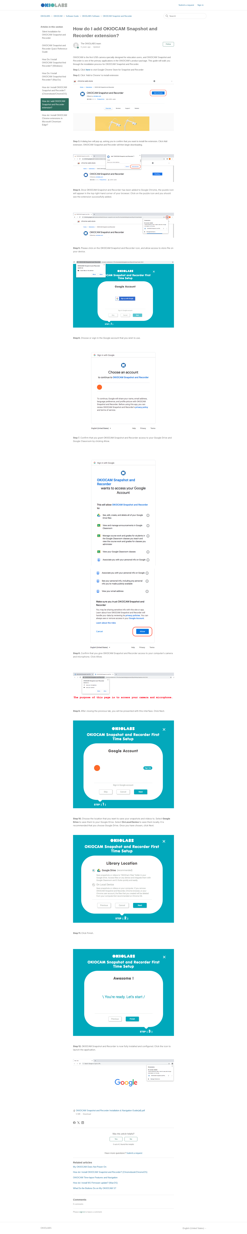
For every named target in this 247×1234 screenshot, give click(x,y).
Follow (168, 44)
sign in (82, 1212)
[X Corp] (78, 1122)
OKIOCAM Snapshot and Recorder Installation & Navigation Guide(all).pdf (110, 1110)
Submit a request (186, 5)
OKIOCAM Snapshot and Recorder (117, 16)
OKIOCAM (58, 16)
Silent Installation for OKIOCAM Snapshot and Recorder (54, 34)
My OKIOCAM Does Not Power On (89, 1167)
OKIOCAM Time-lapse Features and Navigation (95, 1177)
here (88, 69)
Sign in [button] (200, 5)
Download (87, 1114)
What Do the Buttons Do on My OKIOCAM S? (94, 1188)
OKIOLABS (45, 16)
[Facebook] (74, 1122)
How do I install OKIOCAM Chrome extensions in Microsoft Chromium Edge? (54, 120)
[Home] (54, 5)
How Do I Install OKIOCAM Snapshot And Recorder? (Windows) (54, 62)
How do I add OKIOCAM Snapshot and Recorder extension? (53, 104)
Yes (116, 1139)
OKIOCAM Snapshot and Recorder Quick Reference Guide (54, 48)
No (131, 1139)
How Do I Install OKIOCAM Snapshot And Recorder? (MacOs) (54, 76)
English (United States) (194, 1228)
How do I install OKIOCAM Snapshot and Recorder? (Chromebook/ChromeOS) (54, 90)
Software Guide (72, 16)
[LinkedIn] (82, 1122)
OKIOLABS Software (90, 16)
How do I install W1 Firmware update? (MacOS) (95, 1183)
